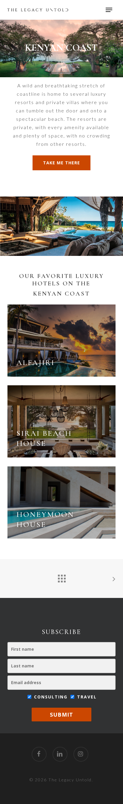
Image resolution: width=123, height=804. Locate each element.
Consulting (50, 697)
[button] (61, 162)
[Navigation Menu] (109, 10)
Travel (86, 697)
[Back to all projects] (61, 577)
